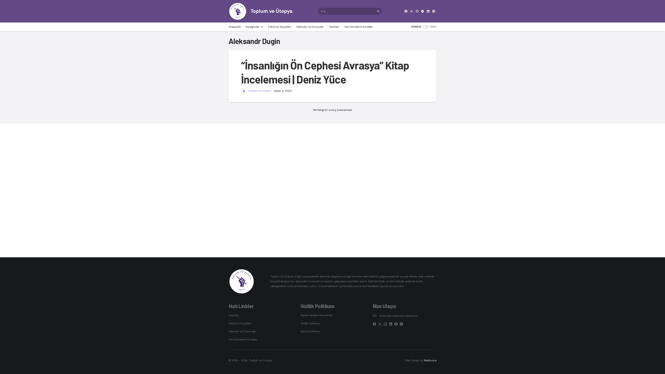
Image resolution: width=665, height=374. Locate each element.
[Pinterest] (433, 11)
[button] (261, 27)
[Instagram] (417, 11)
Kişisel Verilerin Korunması (316, 315)
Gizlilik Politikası (310, 323)
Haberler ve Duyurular (242, 331)
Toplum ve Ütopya (259, 91)
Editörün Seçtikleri (240, 323)
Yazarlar (234, 315)
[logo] (238, 11)
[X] (411, 11)
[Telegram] (422, 11)
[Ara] (378, 11)
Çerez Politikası (310, 331)
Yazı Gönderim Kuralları (243, 339)
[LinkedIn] (428, 11)
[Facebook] (406, 11)
